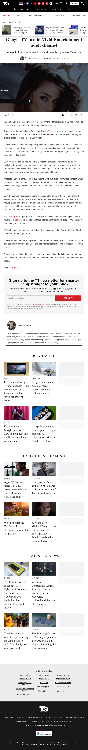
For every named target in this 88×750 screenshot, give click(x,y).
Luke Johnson (33, 58)
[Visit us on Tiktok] (51, 3)
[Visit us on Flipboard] (47, 3)
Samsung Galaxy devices (25, 684)
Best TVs (44, 683)
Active (29, 9)
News (66, 58)
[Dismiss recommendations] (85, 22)
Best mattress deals (63, 683)
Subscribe (74, 3)
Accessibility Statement (15, 717)
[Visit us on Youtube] (39, 3)
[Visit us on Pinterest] (35, 3)
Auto (62, 9)
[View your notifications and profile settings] (67, 3)
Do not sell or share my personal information (44, 725)
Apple (15, 216)
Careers (68, 721)
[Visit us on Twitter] (31, 3)
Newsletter (79, 115)
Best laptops (44, 679)
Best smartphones (44, 687)
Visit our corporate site (70, 743)
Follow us (68, 115)
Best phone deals (63, 679)
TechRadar (13, 268)
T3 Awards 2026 (58, 15)
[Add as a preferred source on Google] (44, 733)
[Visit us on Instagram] (43, 3)
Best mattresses (43, 691)
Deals (18, 15)
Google (40, 122)
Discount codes (63, 691)
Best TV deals (63, 687)
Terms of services (34, 304)
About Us (58, 717)
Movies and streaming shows (25, 689)
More (70, 9)
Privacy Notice (72, 304)
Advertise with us (54, 721)
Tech (21, 9)
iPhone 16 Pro (25, 679)
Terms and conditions (74, 717)
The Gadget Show (78, 15)
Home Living (41, 9)
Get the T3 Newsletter (36, 15)
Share (10, 115)
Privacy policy (22, 721)
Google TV (46, 131)
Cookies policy (38, 721)
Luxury (53, 9)
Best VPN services (24, 695)
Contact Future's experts (40, 717)
